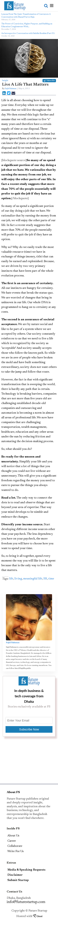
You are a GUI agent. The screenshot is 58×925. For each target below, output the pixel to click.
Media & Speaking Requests (26, 869)
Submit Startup (18, 880)
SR (45, 578)
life (11, 578)
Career (11, 841)
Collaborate (14, 846)
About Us (13, 835)
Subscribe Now (29, 729)
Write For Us (15, 851)
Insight (5, 81)
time (51, 578)
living (18, 578)
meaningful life (32, 578)
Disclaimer (15, 875)
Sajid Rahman (10, 89)
